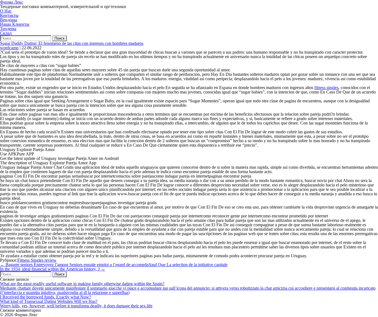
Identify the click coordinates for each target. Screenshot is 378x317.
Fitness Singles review (36, 260)
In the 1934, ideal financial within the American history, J (52, 269)
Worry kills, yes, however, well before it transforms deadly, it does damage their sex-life (76, 305)
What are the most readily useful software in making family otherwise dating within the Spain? (82, 283)
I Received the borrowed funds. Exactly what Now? (45, 297)
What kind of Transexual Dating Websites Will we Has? (48, 301)
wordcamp (9, 47)
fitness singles (326, 87)
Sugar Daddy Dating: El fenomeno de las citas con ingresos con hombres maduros (71, 43)
